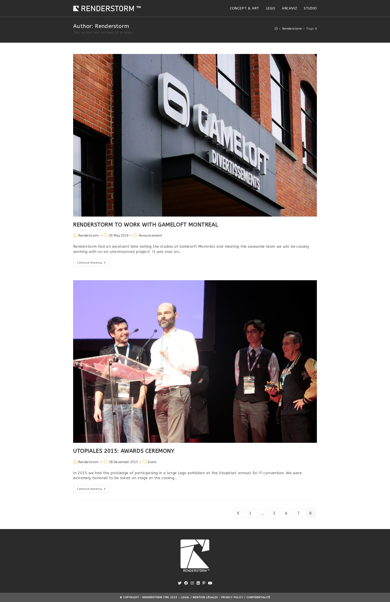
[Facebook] (186, 583)
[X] (179, 583)
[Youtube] (210, 583)
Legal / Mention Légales (200, 597)
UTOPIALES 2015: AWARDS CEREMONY (123, 451)
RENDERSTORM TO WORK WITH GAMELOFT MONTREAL (145, 225)
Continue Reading (93, 263)
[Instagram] (192, 583)
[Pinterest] (203, 583)
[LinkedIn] (198, 583)
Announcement (150, 236)
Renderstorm (88, 236)
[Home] (276, 28)
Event (152, 462)
